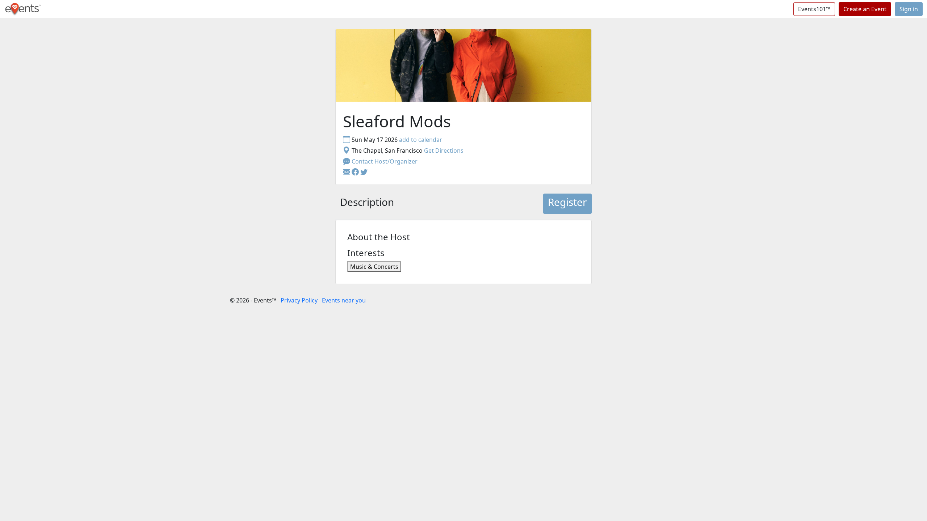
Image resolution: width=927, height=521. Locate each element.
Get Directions (444, 150)
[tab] (367, 204)
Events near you (344, 300)
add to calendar (420, 140)
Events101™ (814, 9)
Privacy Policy (299, 300)
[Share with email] (347, 172)
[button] (356, 172)
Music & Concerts (374, 267)
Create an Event (864, 9)
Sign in (908, 9)
